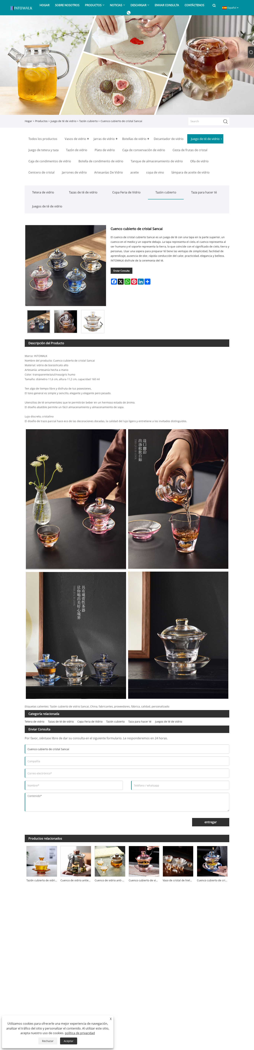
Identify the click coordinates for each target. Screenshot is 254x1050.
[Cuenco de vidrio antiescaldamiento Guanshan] (76, 860)
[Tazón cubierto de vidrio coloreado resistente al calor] (42, 860)
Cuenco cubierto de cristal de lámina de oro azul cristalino (213, 880)
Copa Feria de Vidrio (126, 192)
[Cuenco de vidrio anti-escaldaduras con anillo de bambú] (110, 860)
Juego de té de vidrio (63, 121)
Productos (41, 121)
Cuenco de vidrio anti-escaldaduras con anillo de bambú (111, 880)
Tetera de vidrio (43, 192)
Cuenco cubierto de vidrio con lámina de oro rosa (145, 880)
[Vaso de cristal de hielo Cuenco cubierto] (178, 860)
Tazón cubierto (88, 121)
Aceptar (68, 1041)
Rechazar (48, 1041)
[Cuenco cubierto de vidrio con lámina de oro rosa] (144, 860)
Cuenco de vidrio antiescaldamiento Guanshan (76, 880)
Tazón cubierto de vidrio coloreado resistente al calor (42, 880)
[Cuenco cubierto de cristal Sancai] (38, 321)
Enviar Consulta (121, 270)
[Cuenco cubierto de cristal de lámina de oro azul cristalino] (212, 860)
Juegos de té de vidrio (47, 206)
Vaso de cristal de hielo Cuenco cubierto (179, 880)
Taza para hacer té (204, 192)
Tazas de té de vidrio (83, 192)
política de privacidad (80, 1033)
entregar (211, 822)
